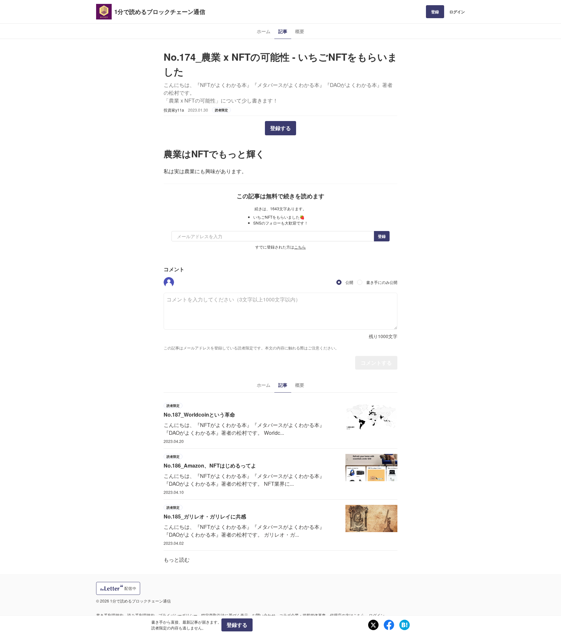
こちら (300, 247)
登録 (435, 12)
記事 (282, 31)
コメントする (376, 362)
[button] (169, 282)
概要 (299, 31)
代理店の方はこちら (347, 615)
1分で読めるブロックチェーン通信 (159, 11)
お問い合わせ (263, 615)
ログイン (457, 12)
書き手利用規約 (109, 615)
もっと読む (177, 559)
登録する (280, 128)
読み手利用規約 (141, 615)
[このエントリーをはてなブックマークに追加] (404, 625)
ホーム (263, 31)
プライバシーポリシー (177, 615)
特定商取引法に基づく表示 (224, 615)
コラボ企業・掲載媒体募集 (302, 615)
